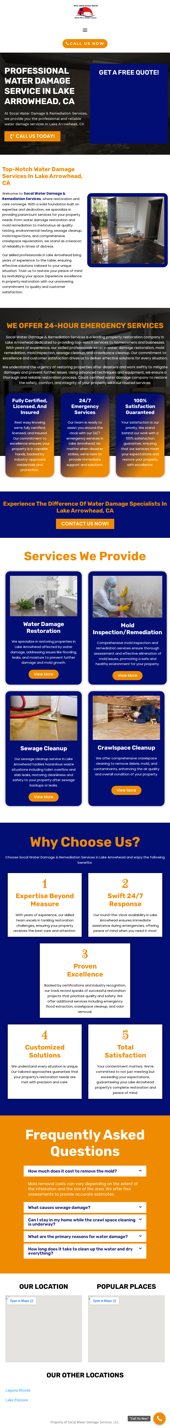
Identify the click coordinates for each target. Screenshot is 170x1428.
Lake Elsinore (17, 1400)
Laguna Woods (18, 1390)
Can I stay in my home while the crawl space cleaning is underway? (81, 1222)
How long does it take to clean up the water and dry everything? (80, 1251)
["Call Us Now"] (159, 1418)
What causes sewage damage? (59, 1207)
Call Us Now (87, 44)
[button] (85, 1171)
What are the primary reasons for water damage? (78, 1236)
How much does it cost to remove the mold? (72, 1171)
